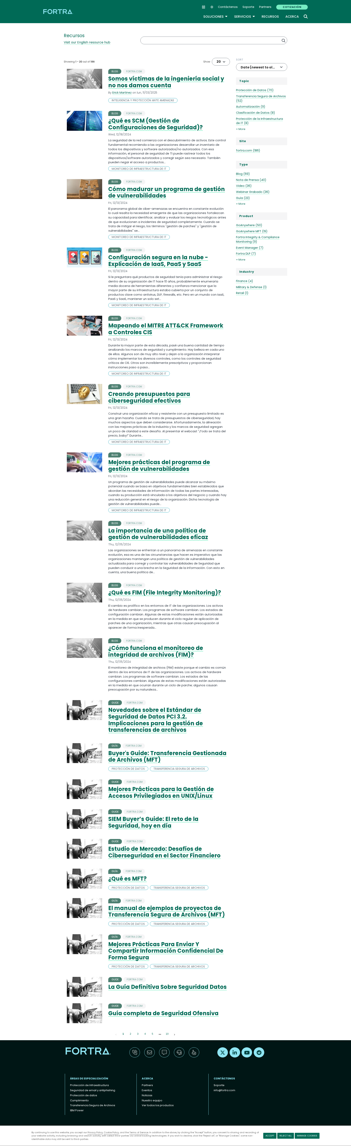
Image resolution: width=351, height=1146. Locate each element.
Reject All (286, 1135)
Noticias (147, 1095)
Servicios (244, 16)
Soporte (248, 7)
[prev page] (116, 1034)
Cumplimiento (79, 1100)
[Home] (58, 11)
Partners (265, 7)
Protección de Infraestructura (89, 1085)
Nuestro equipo (152, 1100)
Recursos (270, 16)
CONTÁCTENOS (224, 1078)
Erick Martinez (122, 93)
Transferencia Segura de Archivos (92, 1105)
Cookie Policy (111, 1132)
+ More (240, 129)
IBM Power (77, 1110)
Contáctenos (228, 7)
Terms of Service (138, 1132)
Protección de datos (83, 1095)
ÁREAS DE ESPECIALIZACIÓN (89, 1078)
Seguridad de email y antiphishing (92, 1090)
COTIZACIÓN (292, 7)
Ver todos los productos (158, 1105)
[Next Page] (174, 1034)
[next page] (159, 1034)
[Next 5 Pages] (160, 1034)
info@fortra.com (224, 1090)
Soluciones (215, 16)
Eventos (147, 1090)
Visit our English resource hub (87, 42)
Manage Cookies (307, 1135)
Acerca (292, 16)
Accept (269, 1135)
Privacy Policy (95, 1132)
